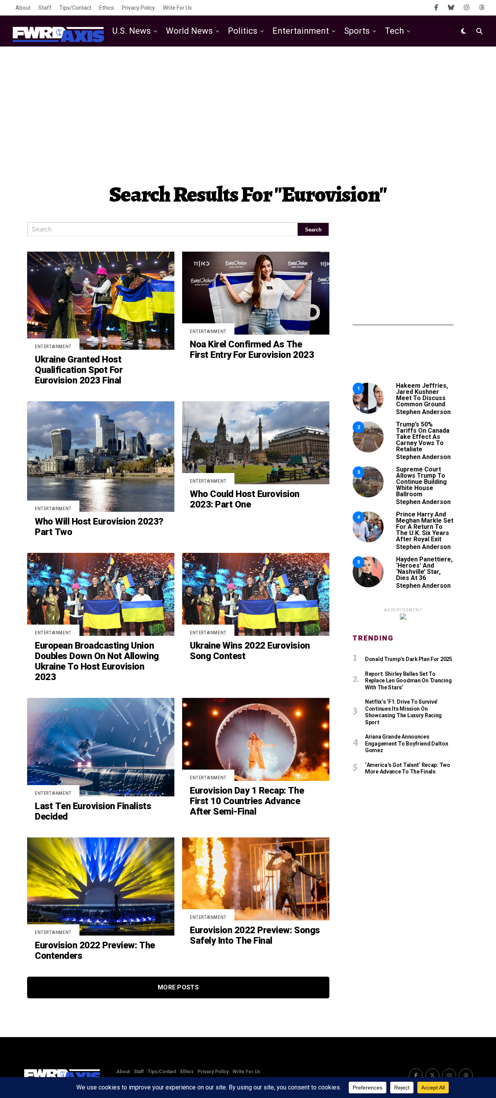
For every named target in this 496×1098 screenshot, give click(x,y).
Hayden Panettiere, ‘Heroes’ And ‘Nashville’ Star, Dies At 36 (424, 569)
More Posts (178, 987)
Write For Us (177, 8)
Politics (242, 31)
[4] (368, 540)
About (23, 8)
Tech (394, 31)
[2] (368, 450)
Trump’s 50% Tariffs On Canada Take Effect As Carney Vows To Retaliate (423, 437)
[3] (368, 495)
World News (189, 31)
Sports (357, 31)
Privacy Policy (138, 8)
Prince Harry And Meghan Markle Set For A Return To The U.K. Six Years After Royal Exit (424, 527)
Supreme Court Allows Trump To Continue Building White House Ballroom (421, 482)
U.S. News (131, 31)
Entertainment (300, 31)
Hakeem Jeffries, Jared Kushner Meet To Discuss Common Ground (422, 395)
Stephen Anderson (423, 412)
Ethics (106, 8)
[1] (368, 411)
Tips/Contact (75, 8)
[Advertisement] (248, 108)
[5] (368, 585)
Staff (45, 8)
